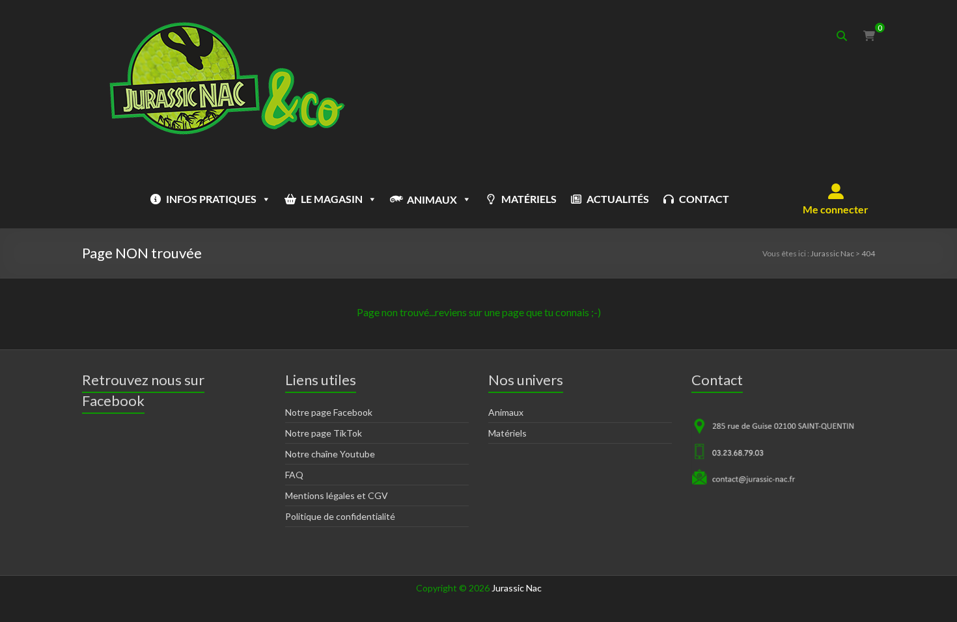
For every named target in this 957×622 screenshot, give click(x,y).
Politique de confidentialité (340, 516)
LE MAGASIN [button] (332, 199)
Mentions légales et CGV (336, 495)
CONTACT (704, 199)
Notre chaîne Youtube (330, 453)
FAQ (294, 474)
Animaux (505, 412)
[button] (835, 199)
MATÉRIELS (529, 199)
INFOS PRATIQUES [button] (211, 199)
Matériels (507, 433)
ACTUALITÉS (618, 199)
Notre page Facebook (328, 412)
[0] (869, 36)
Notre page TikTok (323, 433)
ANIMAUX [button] (432, 199)
